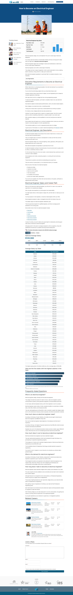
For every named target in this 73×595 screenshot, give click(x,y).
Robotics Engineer (35, 517)
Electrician (29, 210)
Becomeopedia (40, 533)
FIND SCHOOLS (60, 1)
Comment (27, 545)
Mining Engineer (34, 508)
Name (26, 559)
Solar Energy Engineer (32, 217)
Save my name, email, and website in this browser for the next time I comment (41, 569)
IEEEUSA (57, 127)
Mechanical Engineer (31, 215)
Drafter (28, 214)
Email (26, 564)
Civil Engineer (30, 212)
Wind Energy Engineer (32, 219)
